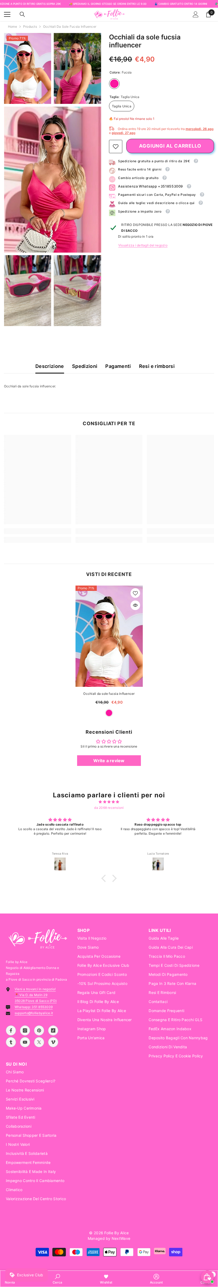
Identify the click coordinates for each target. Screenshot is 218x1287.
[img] (109, 802)
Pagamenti (118, 366)
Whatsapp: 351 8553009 (34, 1007)
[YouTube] (25, 1042)
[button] (105, 878)
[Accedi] (196, 14)
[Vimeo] (53, 1042)
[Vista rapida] (135, 605)
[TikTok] (53, 1030)
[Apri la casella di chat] (207, 1276)
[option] (109, 654)
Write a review (108, 760)
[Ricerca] (22, 14)
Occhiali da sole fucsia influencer (109, 694)
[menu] (7, 14)
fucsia (109, 713)
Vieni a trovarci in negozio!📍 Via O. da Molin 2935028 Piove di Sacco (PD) (36, 995)
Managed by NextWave (109, 1238)
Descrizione (49, 366)
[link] (115, 146)
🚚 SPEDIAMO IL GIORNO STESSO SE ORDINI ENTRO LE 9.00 (107, 3)
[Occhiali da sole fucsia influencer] (109, 636)
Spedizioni (85, 366)
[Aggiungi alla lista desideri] (135, 593)
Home (12, 27)
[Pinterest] (39, 1030)
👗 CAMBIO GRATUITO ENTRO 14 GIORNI (180, 3)
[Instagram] (25, 1030)
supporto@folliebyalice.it (34, 1013)
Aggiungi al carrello (170, 146)
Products (30, 27)
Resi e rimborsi (157, 366)
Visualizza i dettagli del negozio (142, 245)
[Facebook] (11, 1030)
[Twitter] (39, 1042)
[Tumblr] (11, 1042)
